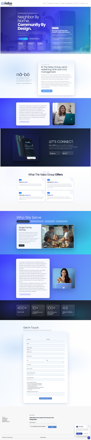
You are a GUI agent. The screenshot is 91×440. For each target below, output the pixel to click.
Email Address (33, 422)
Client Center (4, 420)
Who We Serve (5, 418)
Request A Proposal (5, 421)
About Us (4, 417)
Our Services (4, 419)
